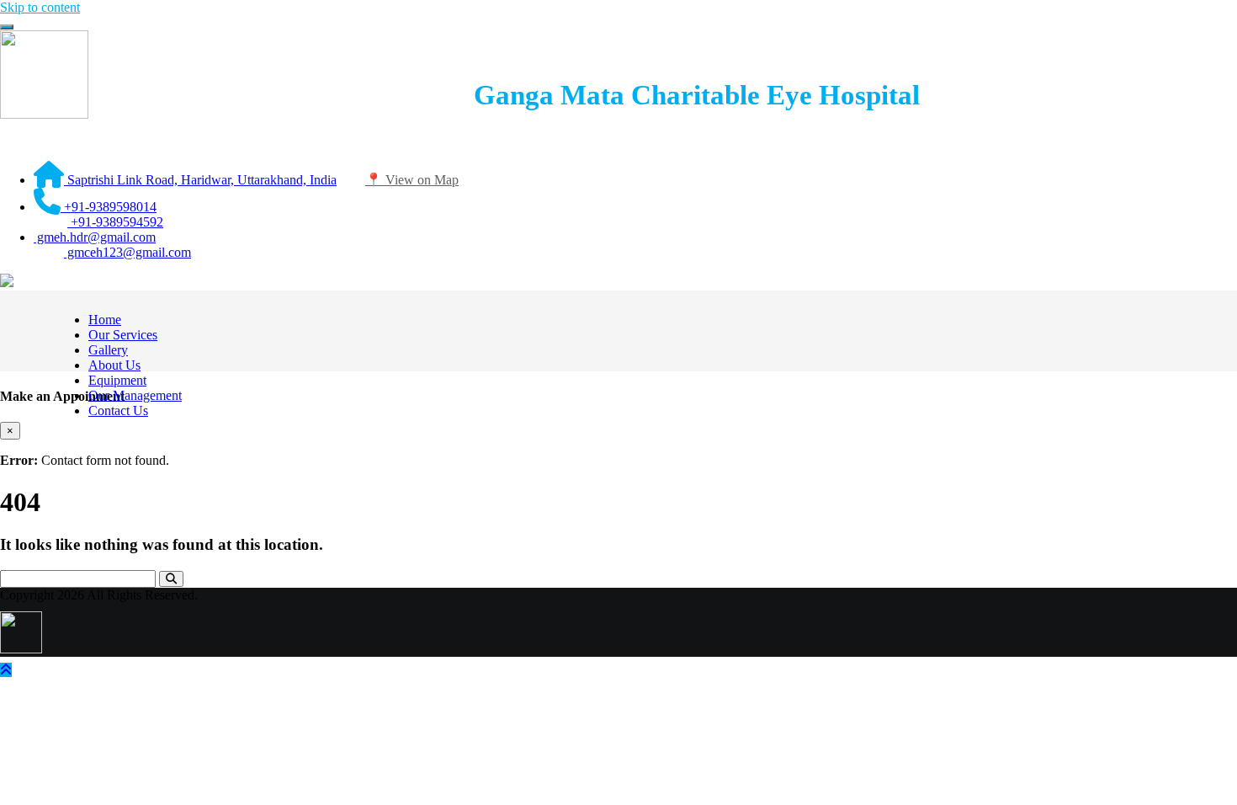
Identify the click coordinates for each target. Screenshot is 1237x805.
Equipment (117, 380)
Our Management (135, 395)
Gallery (108, 350)
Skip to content (40, 7)
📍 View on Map (412, 180)
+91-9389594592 (115, 222)
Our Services (122, 335)
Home (104, 319)
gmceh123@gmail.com (127, 252)
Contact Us (118, 410)
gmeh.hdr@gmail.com (95, 237)
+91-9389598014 (109, 207)
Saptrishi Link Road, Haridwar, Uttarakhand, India (200, 180)
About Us (114, 365)
